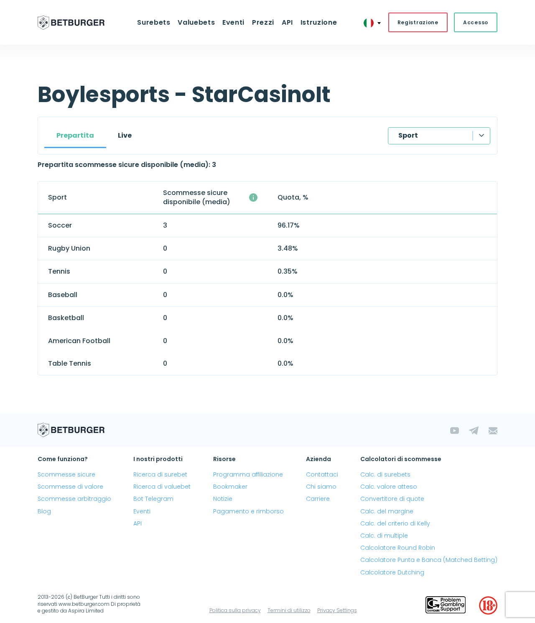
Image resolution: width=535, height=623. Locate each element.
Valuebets (196, 22)
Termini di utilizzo (289, 610)
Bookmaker (230, 486)
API (287, 22)
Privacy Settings (337, 610)
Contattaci (322, 474)
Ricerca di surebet (160, 474)
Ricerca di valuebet (162, 486)
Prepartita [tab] (75, 135)
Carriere (318, 499)
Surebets (153, 22)
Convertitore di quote (392, 499)
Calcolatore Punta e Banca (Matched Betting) (428, 560)
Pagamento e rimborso (248, 511)
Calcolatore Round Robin (397, 548)
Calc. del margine (386, 511)
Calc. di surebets (385, 474)
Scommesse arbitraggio (74, 499)
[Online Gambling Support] (445, 605)
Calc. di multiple (384, 535)
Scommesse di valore (70, 486)
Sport (408, 135)
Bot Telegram (153, 499)
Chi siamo (321, 486)
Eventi (141, 511)
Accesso (475, 22)
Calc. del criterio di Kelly (395, 523)
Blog (44, 511)
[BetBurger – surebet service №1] (71, 22)
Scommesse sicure (66, 474)
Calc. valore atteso (388, 486)
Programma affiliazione (248, 474)
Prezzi (263, 22)
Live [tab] (125, 135)
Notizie (222, 499)
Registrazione (417, 22)
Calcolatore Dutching (392, 572)
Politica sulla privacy (235, 610)
